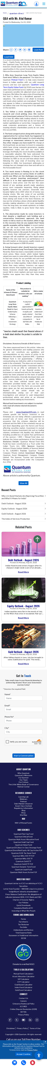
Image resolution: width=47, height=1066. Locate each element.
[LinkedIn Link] (30, 1020)
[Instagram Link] (37, 1020)
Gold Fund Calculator (23, 990)
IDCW (23, 938)
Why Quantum (23, 773)
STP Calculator (23, 982)
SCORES (23, 1006)
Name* (8, 694)
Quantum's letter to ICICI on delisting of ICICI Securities (23, 884)
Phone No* (9, 716)
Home (5, 13)
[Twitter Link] (17, 1020)
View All (23, 483)
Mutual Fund (17, 79)
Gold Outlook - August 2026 (14, 513)
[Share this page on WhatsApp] (11, 49)
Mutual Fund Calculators (23, 974)
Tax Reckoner (23, 924)
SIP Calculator (23, 979)
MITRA (23, 1012)
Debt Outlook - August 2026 (14, 503)
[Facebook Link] (10, 1020)
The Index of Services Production (16, 519)
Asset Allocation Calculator (23, 976)
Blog (23, 810)
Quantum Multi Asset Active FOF (23, 872)
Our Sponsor (23, 778)
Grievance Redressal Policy (23, 1004)
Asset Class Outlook (23, 806)
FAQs (23, 813)
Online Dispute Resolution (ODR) (23, 1009)
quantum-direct (17, 13)
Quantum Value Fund (23, 845)
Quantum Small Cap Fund (23, 842)
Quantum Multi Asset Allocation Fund (23, 839)
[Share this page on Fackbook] (15, 49)
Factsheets (23, 922)
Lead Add (38, 49)
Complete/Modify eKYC (23, 908)
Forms (23, 919)
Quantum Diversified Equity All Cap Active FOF (23, 850)
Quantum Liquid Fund (23, 869)
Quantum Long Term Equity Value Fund (23, 85)
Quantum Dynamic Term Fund (23, 867)
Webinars (23, 799)
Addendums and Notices (23, 930)
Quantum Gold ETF (23, 861)
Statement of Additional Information (23, 935)
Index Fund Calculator (23, 987)
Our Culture (23, 782)
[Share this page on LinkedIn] (24, 49)
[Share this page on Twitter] (20, 49)
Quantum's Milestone (23, 775)
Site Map (23, 815)
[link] (14, 3)
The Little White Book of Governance (23, 784)
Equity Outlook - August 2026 (14, 508)
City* (7, 728)
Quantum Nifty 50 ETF (23, 858)
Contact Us (23, 998)
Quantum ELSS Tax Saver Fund (23, 853)
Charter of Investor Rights (23, 900)
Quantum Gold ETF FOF (23, 864)
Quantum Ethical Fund (23, 837)
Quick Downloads (23, 905)
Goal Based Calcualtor (23, 985)
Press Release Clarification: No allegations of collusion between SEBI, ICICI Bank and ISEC (23, 895)
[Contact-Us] (23, 1062)
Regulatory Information (23, 808)
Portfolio (23, 927)
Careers (23, 1001)
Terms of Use (35, 1028)
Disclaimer (11, 1028)
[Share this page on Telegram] (29, 49)
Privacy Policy (32, 1050)
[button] (43, 4)
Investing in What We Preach (23, 911)
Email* (7, 705)
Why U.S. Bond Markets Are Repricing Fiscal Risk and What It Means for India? (23, 497)
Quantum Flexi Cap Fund (23, 834)
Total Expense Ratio (23, 933)
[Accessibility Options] (38, 1055)
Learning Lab (23, 797)
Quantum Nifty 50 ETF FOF (23, 856)
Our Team (23, 780)
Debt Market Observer (23, 804)
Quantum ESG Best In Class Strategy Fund (23, 848)
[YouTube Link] (23, 1020)
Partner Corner (23, 787)
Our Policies (23, 902)
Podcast (23, 801)
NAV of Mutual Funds (23, 823)
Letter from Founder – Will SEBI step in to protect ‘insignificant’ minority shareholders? (23, 890)
